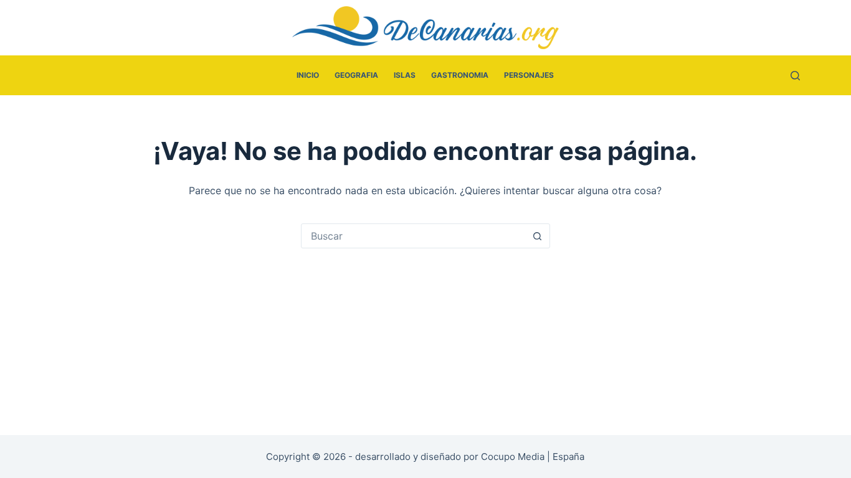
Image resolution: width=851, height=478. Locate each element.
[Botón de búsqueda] (537, 236)
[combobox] (414, 235)
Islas (405, 75)
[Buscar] (795, 75)
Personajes (529, 75)
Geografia (356, 75)
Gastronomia (459, 75)
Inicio (308, 75)
